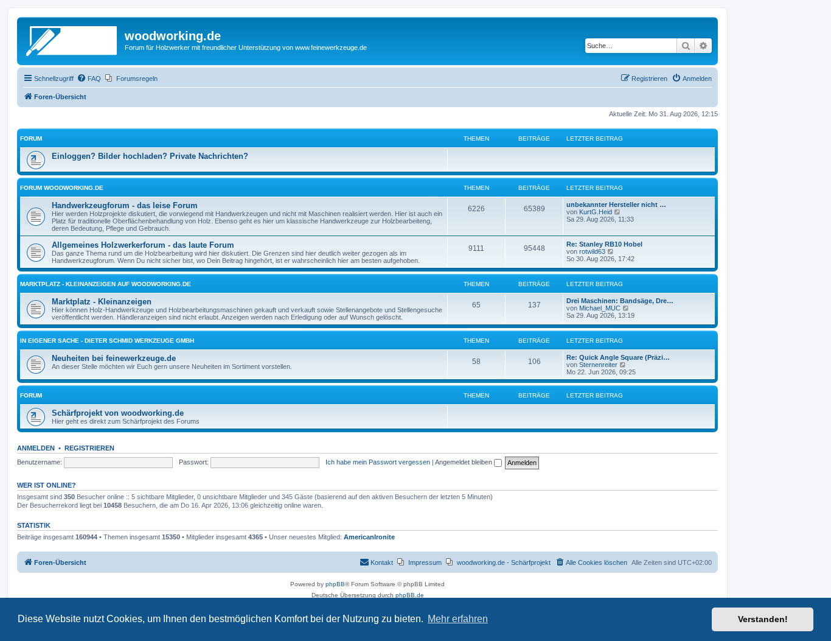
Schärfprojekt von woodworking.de (118, 413)
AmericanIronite (369, 537)
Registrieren (89, 448)
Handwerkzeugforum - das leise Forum (125, 205)
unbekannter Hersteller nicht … (616, 204)
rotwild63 (592, 251)
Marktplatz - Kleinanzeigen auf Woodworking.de (105, 284)
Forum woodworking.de (61, 187)
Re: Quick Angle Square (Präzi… (618, 357)
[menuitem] (89, 78)
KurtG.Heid (595, 211)
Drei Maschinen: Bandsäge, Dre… (619, 300)
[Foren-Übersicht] (72, 39)
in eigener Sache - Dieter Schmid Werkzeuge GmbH (107, 340)
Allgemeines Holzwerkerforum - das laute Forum (143, 245)
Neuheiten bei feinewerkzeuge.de (114, 358)
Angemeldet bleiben (464, 462)
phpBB (335, 584)
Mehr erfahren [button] (458, 619)
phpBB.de (409, 595)
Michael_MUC (600, 308)
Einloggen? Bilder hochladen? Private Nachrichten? (150, 156)
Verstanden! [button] (763, 619)
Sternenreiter (598, 364)
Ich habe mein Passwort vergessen (377, 462)
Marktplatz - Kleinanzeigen (101, 301)
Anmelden (36, 448)
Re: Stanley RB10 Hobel (604, 244)
